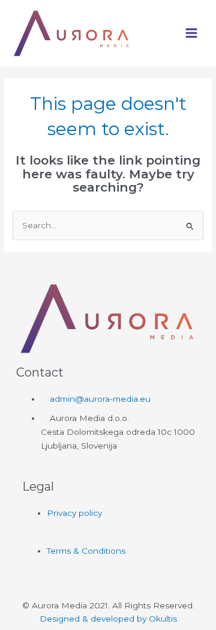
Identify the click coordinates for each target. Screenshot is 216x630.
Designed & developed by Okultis (108, 618)
